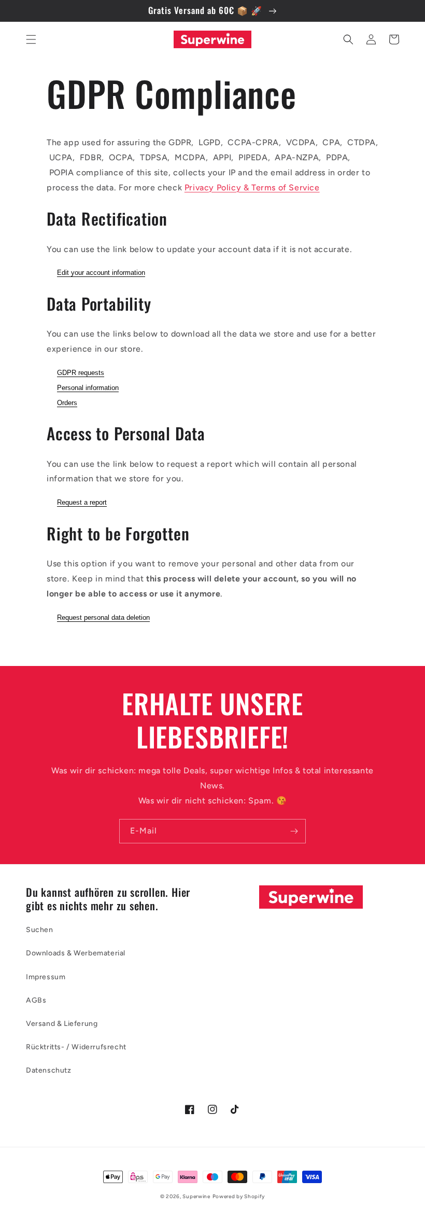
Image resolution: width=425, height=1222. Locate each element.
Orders (67, 403)
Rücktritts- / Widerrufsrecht (76, 1047)
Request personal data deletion (103, 617)
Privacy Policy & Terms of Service (252, 187)
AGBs (36, 1000)
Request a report (82, 502)
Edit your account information (101, 272)
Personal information (88, 388)
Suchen (39, 929)
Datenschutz (49, 1070)
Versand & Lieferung (61, 1023)
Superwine (196, 1196)
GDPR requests (80, 373)
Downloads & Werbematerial (75, 953)
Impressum (45, 977)
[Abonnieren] (293, 831)
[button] (31, 39)
